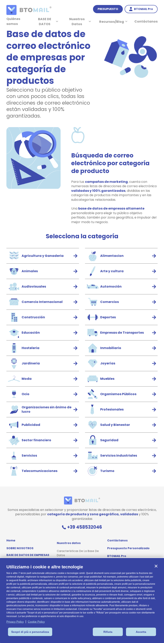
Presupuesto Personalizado (128, 548)
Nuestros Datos (77, 21)
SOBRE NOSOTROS (19, 548)
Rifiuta (107, 631)
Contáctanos (146, 21)
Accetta (141, 631)
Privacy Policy (15, 621)
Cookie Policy (36, 621)
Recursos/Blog (111, 21)
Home (10, 540)
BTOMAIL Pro (116, 556)
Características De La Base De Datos (78, 553)
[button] (156, 566)
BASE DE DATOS (44, 21)
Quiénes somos (13, 21)
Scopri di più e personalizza (30, 631)
